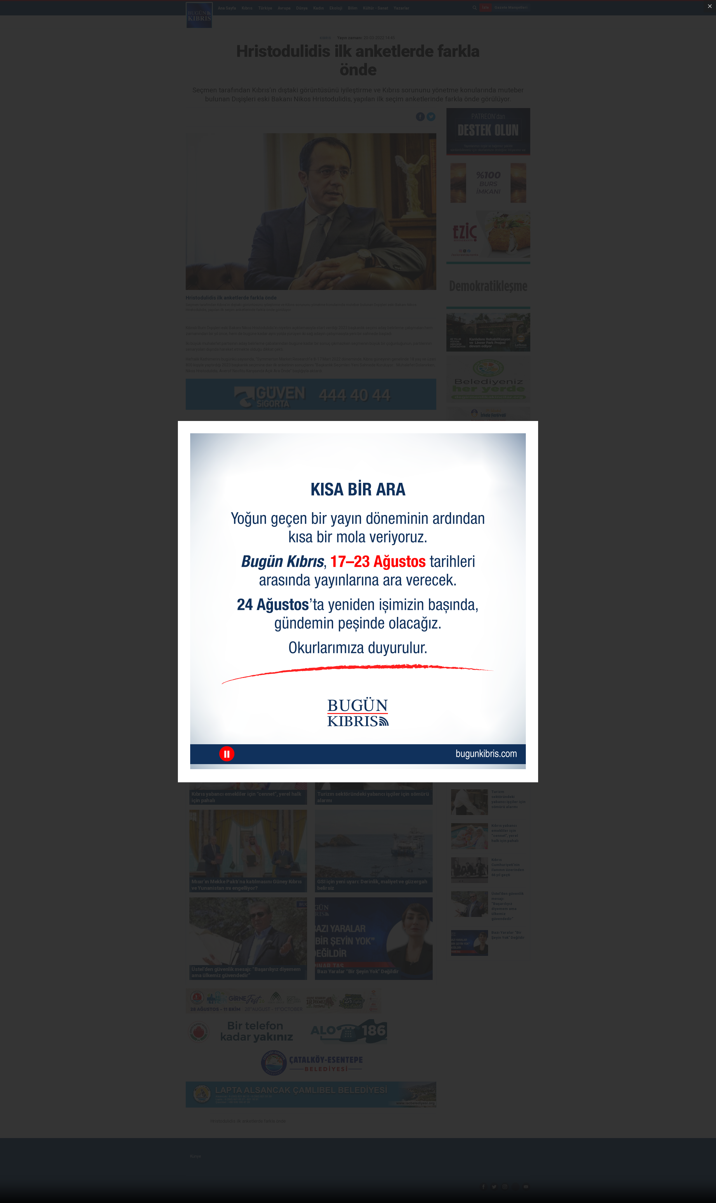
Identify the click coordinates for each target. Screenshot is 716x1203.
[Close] (710, 6)
